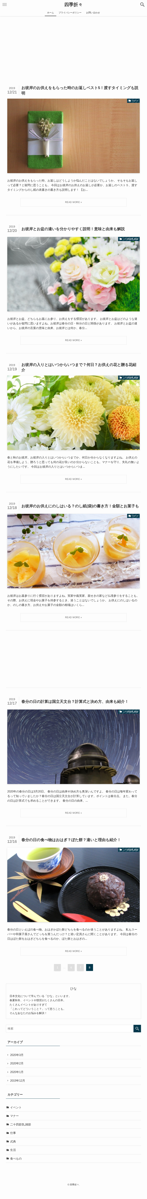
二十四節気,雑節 (20, 1124)
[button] (142, 4)
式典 (13, 1141)
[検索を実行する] (137, 1028)
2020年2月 (17, 1063)
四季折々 (73, 4)
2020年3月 (17, 1055)
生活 (13, 1150)
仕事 (13, 1132)
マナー (14, 1115)
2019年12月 (17, 1080)
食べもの (16, 1158)
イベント (16, 1107)
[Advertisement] (73, 45)
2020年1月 (17, 1072)
